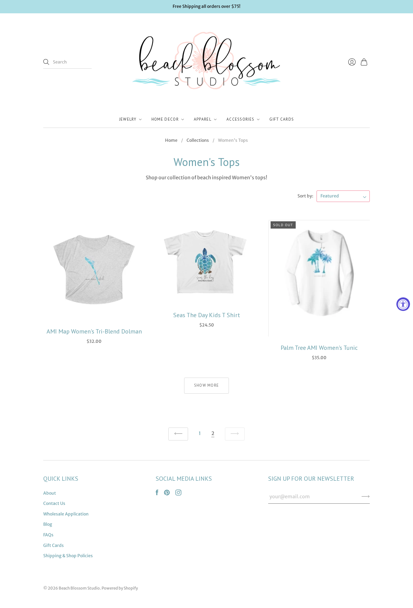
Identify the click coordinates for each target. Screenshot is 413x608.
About (49, 493)
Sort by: (305, 196)
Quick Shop (94, 313)
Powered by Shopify (120, 588)
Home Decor (165, 119)
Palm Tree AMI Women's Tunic (319, 348)
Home (171, 140)
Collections (198, 140)
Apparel (202, 119)
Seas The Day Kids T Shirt (206, 315)
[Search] (46, 62)
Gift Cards (281, 119)
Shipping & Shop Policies (68, 555)
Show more (206, 385)
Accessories (240, 119)
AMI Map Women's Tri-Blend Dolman (94, 331)
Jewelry (127, 119)
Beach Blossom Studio (79, 588)
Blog (47, 524)
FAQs (48, 535)
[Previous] (178, 434)
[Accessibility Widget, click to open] (403, 304)
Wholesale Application (66, 514)
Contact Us (54, 503)
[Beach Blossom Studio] (206, 62)
